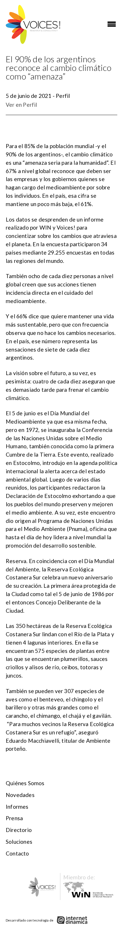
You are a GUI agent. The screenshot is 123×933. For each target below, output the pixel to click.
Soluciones (19, 841)
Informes (17, 806)
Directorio (19, 830)
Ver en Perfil (21, 104)
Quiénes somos (25, 783)
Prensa (14, 818)
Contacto (17, 853)
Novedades (20, 795)
